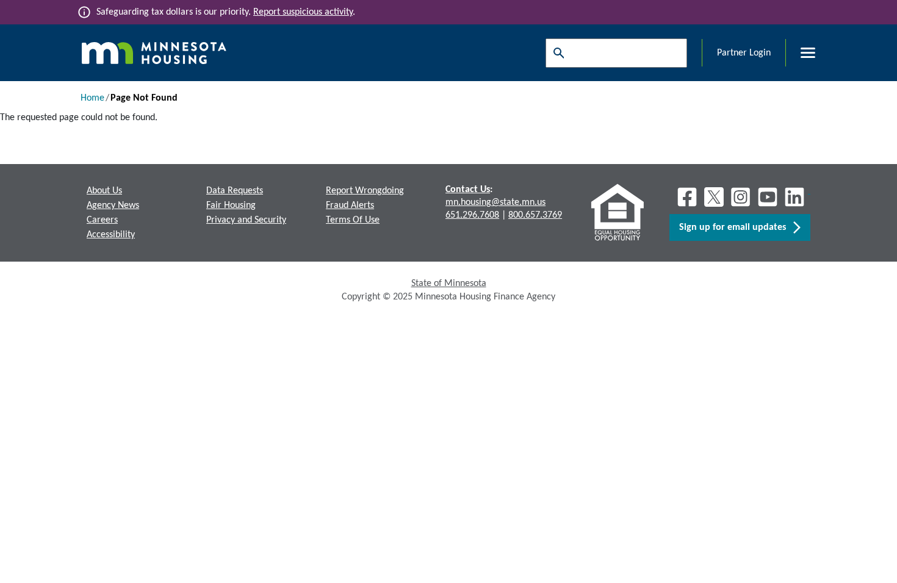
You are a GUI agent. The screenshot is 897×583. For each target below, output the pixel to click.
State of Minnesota (448, 283)
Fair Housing (231, 205)
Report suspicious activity (303, 12)
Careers (102, 220)
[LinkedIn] (795, 197)
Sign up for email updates (736, 227)
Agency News (113, 205)
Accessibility (111, 235)
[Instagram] (740, 197)
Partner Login (744, 53)
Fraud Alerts (350, 205)
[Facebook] (687, 197)
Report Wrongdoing (365, 191)
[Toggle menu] (800, 53)
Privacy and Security (246, 220)
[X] (714, 197)
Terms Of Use (353, 220)
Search (556, 53)
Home (92, 98)
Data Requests (234, 191)
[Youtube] (767, 197)
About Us (104, 191)
